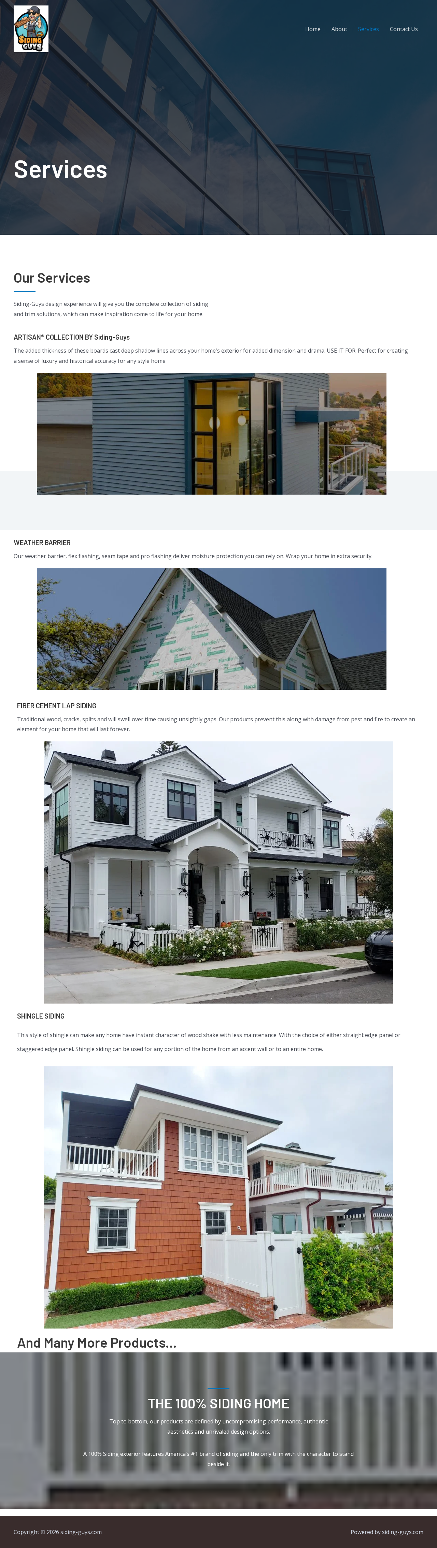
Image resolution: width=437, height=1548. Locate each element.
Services (368, 29)
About (339, 29)
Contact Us (404, 29)
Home (313, 29)
